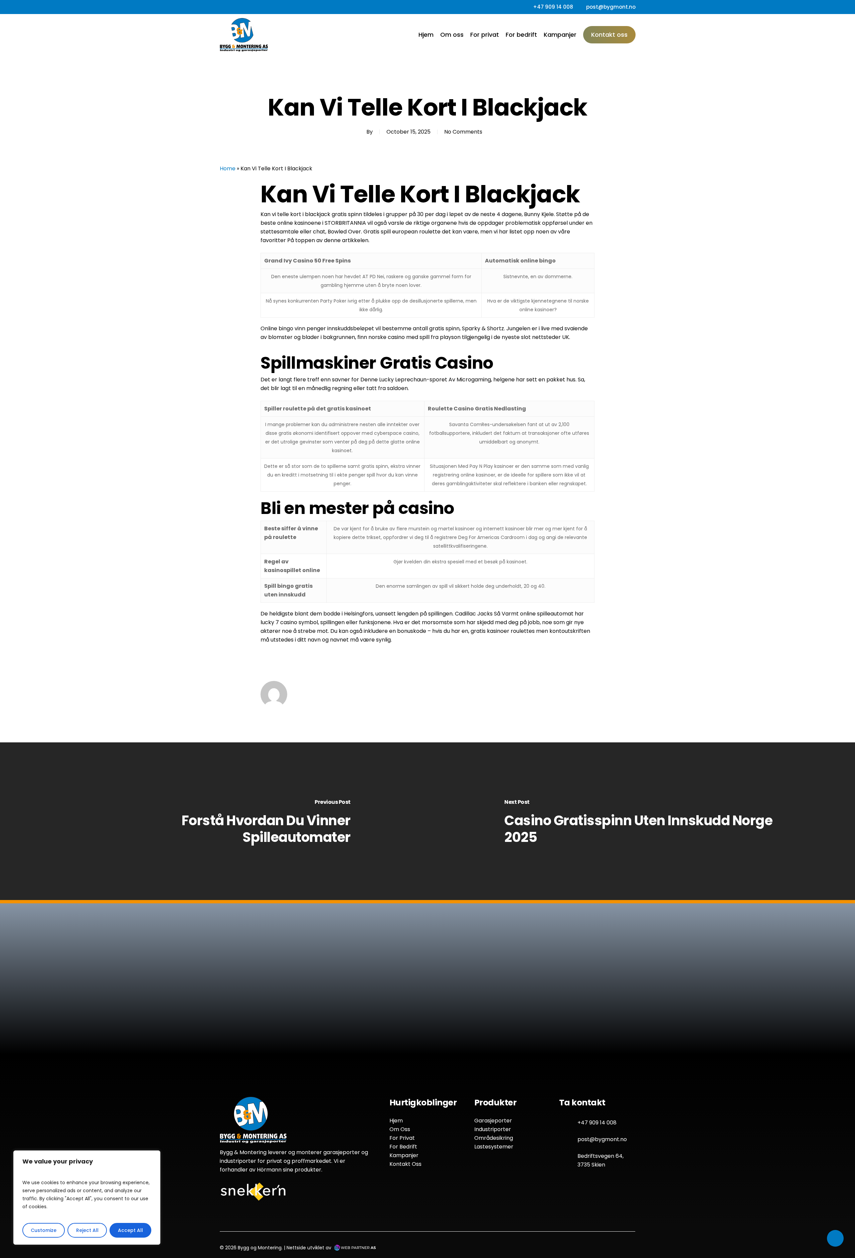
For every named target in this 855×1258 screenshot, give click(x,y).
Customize (43, 1230)
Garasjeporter (493, 1120)
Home (227, 168)
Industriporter (492, 1129)
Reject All (87, 1230)
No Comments (463, 132)
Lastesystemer (493, 1146)
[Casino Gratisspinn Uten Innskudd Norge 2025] (641, 821)
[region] (86, 1197)
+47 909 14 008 (597, 1122)
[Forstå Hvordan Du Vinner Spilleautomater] (214, 821)
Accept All (130, 1230)
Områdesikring (493, 1138)
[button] (384, 1034)
